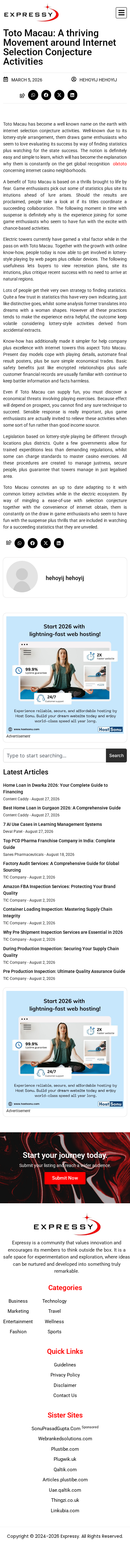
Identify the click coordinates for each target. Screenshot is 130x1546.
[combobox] (54, 755)
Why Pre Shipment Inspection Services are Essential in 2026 (63, 932)
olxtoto (120, 163)
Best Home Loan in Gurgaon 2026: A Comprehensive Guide (62, 807)
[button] (121, 12)
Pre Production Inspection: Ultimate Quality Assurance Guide (64, 971)
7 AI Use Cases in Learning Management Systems (52, 824)
